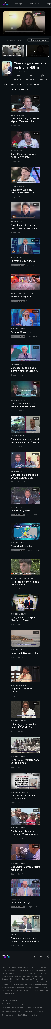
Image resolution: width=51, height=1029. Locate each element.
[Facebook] (34, 956)
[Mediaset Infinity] (5, 4)
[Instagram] (41, 956)
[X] (48, 956)
